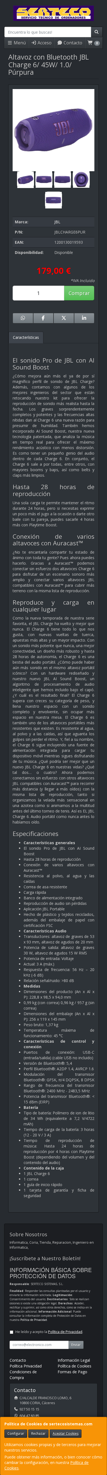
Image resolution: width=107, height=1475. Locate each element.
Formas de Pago (72, 1371)
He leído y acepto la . (49, 1331)
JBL (57, 221)
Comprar (79, 293)
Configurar (15, 1433)
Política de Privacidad (33, 1320)
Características (26, 337)
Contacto (72, 43)
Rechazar (38, 1433)
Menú (19, 43)
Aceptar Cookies (65, 1433)
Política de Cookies (74, 1366)
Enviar (76, 1344)
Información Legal (74, 1360)
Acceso (44, 43)
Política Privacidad (26, 1366)
